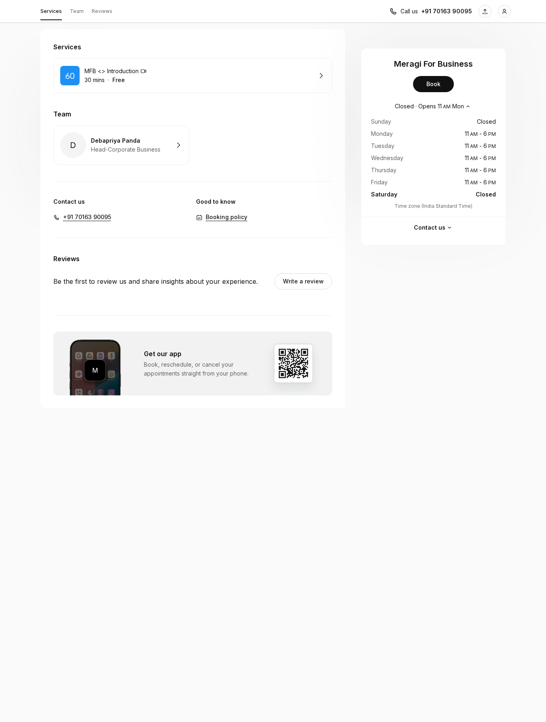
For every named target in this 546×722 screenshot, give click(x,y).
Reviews (102, 11)
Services (51, 11)
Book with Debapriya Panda (121, 145)
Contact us (429, 227)
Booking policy (226, 216)
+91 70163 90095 (446, 11)
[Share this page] (485, 11)
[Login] (504, 11)
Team (77, 11)
